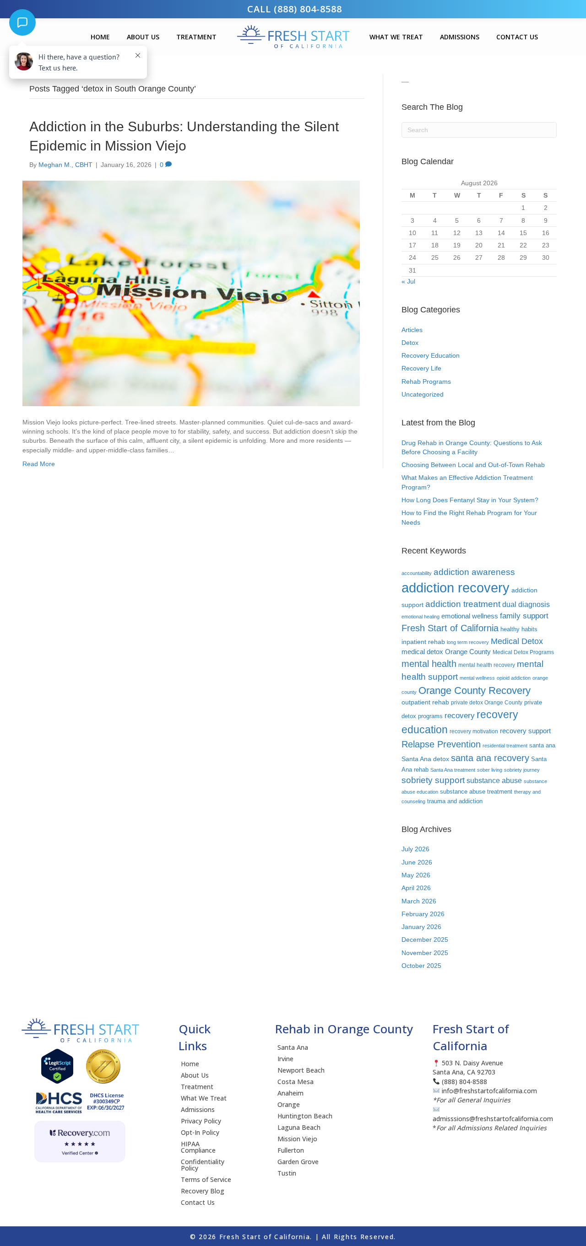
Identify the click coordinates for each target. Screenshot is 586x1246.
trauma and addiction (455, 801)
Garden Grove (298, 1161)
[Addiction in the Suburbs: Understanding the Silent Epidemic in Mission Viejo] (191, 292)
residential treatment (505, 745)
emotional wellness (469, 616)
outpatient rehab (425, 702)
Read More (38, 463)
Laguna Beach (298, 1127)
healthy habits (518, 629)
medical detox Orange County (446, 651)
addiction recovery (456, 587)
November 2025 (425, 952)
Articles (412, 329)
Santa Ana (292, 1047)
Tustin (286, 1173)
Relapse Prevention (441, 744)
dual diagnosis (526, 604)
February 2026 (423, 914)
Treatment (196, 36)
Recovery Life (421, 368)
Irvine (285, 1058)
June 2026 (417, 862)
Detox (410, 342)
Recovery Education (431, 355)
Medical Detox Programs (523, 652)
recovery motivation (474, 731)
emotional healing (421, 616)
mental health (429, 664)
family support (524, 615)
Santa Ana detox (425, 759)
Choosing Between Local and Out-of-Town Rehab (473, 464)
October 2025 (421, 965)
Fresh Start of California (450, 628)
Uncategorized (423, 394)
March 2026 (419, 901)
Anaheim (290, 1093)
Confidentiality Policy (202, 1164)
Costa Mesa (295, 1081)
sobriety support (433, 780)
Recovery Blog (202, 1191)
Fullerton (290, 1150)
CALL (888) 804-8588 (293, 9)
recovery (460, 715)
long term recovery (468, 642)
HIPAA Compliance (198, 1147)
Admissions (459, 36)
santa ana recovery (490, 757)
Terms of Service (206, 1179)
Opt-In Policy (200, 1132)
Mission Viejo (297, 1138)
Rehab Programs (426, 381)
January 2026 (421, 926)
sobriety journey (522, 770)
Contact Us (517, 36)
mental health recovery (486, 665)
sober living (489, 770)
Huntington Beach (304, 1116)
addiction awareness (474, 572)
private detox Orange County (486, 702)
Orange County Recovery (474, 690)
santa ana (542, 745)
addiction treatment (462, 604)
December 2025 (425, 939)
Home (100, 36)
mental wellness (477, 678)
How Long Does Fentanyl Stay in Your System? (470, 500)
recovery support (525, 731)
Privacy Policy (201, 1121)
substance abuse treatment (476, 791)
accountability (417, 573)
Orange (288, 1104)
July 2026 (415, 849)
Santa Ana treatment (452, 770)
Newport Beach (301, 1070)
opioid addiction (514, 678)
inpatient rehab (423, 641)
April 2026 (416, 888)
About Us (143, 36)
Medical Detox (517, 641)
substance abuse (494, 780)
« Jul (408, 281)
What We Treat (396, 36)
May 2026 (416, 875)
